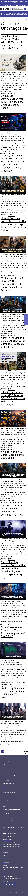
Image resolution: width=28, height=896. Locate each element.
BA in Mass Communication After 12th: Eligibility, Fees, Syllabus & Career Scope (12, 101)
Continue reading (17, 90)
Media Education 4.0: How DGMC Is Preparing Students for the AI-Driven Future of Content (13, 284)
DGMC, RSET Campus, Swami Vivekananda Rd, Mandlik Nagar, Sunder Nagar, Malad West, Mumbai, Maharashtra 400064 (13, 867)
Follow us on (5, 881)
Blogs (4, 855)
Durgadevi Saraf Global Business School (10, 818)
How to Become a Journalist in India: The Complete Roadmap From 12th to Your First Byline (13, 224)
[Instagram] (15, 884)
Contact (4, 873)
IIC (9, 5)
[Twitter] (6, 884)
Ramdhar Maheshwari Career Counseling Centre (11, 809)
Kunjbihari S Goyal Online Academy (9, 783)
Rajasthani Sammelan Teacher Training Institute (11, 844)
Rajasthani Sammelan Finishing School (10, 842)
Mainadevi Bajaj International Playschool (10, 801)
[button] (25, 9)
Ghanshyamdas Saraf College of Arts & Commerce (12, 825)
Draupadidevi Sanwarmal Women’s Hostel (10, 790)
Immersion (9, 4)
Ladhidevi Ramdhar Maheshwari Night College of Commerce (14, 827)
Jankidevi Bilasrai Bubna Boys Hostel (9, 792)
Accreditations (16, 4)
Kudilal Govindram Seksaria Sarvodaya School (11, 772)
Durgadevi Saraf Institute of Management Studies (12, 816)
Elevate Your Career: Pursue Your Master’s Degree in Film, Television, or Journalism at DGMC (12, 508)
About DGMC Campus (7, 764)
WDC (6, 5)
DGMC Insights (6, 852)
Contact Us (26, 5)
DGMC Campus (6, 862)
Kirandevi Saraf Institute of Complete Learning (11, 848)
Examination (23, 4)
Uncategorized (11, 93)
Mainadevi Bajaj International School (9, 800)
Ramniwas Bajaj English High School (9, 775)
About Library (5, 762)
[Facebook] (4, 884)
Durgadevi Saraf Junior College (8, 828)
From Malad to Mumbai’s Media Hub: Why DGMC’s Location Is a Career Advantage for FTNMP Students (13, 42)
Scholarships (3, 4)
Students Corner (18, 5)
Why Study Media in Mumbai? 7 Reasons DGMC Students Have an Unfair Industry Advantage (13, 398)
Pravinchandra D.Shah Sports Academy (10, 836)
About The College (6, 761)
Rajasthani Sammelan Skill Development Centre (11, 846)
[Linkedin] (12, 884)
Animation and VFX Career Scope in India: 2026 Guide (13, 454)
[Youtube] (9, 884)
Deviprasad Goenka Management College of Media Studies (13, 820)
